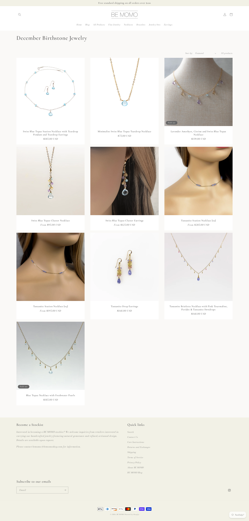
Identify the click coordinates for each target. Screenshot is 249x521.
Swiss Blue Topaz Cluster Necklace (50, 220)
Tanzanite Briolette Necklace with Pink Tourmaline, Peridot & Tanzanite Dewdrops (198, 308)
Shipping (131, 452)
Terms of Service (135, 457)
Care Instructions (135, 442)
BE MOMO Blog (134, 472)
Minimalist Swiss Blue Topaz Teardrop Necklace (124, 131)
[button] (19, 14)
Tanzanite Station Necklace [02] (198, 220)
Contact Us (132, 437)
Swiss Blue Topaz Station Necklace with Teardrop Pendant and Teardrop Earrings (50, 133)
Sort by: (189, 53)
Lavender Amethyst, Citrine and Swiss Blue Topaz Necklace (198, 133)
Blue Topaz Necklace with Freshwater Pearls (50, 395)
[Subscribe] (65, 490)
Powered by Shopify (132, 514)
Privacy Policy (134, 462)
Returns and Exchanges (138, 447)
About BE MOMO (135, 467)
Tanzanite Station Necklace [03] (50, 306)
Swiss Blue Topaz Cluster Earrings (124, 220)
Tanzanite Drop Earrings (124, 306)
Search (130, 432)
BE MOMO (120, 514)
